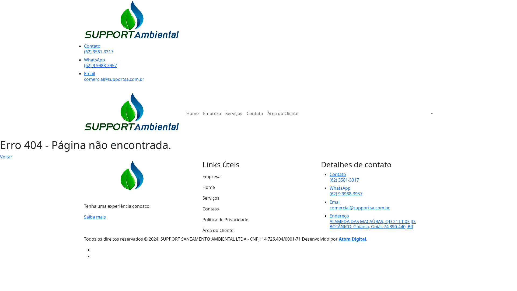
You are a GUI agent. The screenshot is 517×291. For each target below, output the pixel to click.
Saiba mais (95, 217)
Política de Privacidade (225, 220)
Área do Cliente (282, 113)
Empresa (212, 113)
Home (192, 113)
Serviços (233, 113)
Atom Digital (352, 239)
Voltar (6, 157)
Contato (255, 113)
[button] (431, 113)
